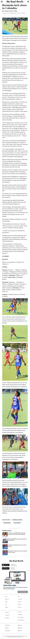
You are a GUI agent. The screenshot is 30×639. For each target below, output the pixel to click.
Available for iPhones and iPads (14, 565)
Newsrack (20, 607)
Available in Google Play (13, 568)
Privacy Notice (21, 617)
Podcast (20, 630)
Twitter (7, 628)
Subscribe (7, 617)
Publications (7, 522)
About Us (7, 612)
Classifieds (20, 599)
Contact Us (7, 615)
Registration (20, 614)
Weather (19, 601)
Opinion (6, 607)
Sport (6, 601)
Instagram (8, 630)
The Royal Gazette (17, 519)
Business (7, 599)
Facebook (8, 625)
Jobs (19, 596)
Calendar (19, 604)
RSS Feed (21, 628)
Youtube (20, 625)
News (6, 596)
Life (6, 604)
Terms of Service (21, 620)
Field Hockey (17, 522)
